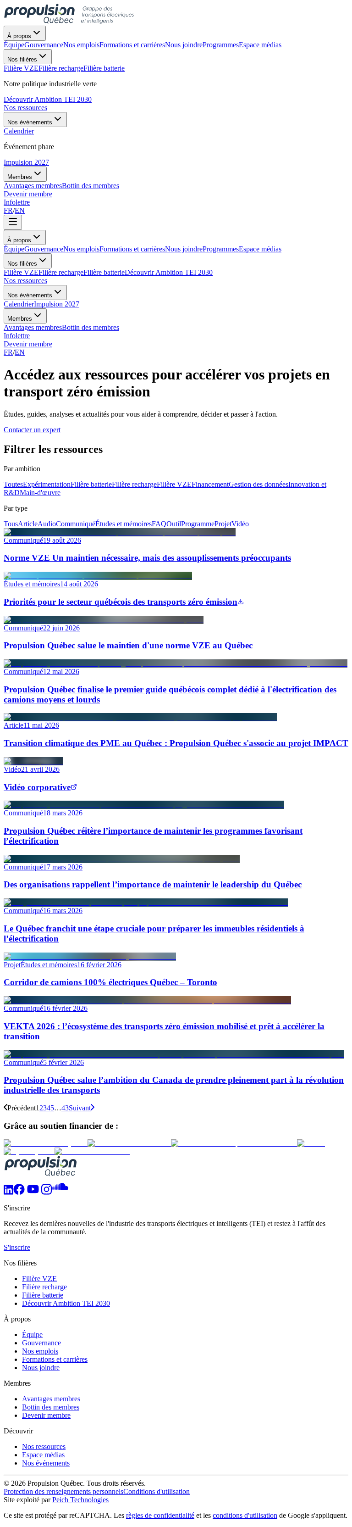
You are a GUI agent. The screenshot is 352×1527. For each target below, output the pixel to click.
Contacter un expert (32, 430)
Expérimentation (47, 484)
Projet (222, 524)
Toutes (13, 484)
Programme (197, 524)
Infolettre (17, 202)
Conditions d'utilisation (156, 1491)
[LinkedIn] (8, 1192)
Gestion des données (258, 484)
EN (20, 210)
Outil (173, 524)
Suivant (80, 1108)
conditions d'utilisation (245, 1515)
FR (8, 210)
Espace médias (260, 249)
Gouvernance (43, 249)
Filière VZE (21, 272)
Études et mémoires (123, 524)
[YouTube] (33, 1192)
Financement (210, 484)
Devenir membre (28, 194)
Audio (47, 524)
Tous (11, 524)
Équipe (14, 249)
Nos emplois (81, 249)
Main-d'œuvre (40, 492)
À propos (19, 36)
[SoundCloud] (60, 1192)
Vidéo (240, 524)
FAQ (159, 524)
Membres (19, 176)
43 (65, 1108)
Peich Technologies (80, 1500)
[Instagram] (46, 1192)
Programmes (221, 249)
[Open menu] (13, 222)
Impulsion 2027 (26, 162)
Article (28, 524)
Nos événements (29, 122)
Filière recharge (60, 272)
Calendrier (19, 304)
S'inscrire (17, 1247)
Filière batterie (104, 272)
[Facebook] (19, 1192)
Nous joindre (184, 249)
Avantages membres (33, 327)
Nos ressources (25, 107)
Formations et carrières (132, 249)
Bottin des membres (90, 327)
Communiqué (75, 524)
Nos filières (22, 59)
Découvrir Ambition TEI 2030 (48, 99)
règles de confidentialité (160, 1515)
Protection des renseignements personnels (63, 1491)
